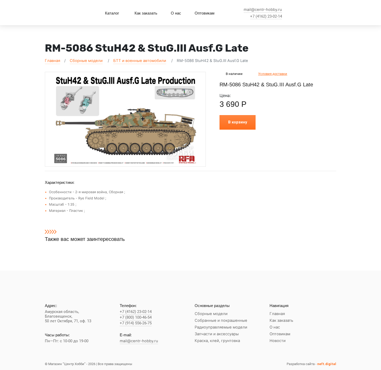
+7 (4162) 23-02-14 (266, 16)
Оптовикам (204, 13)
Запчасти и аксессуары (217, 334)
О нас (176, 13)
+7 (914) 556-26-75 (136, 323)
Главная (52, 60)
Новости (278, 341)
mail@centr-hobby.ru (263, 10)
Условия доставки (272, 74)
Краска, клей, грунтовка (217, 341)
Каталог (112, 13)
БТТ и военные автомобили (139, 60)
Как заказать (146, 13)
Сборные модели (86, 60)
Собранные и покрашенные (221, 320)
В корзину (237, 122)
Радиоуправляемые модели (221, 327)
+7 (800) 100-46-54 (136, 317)
